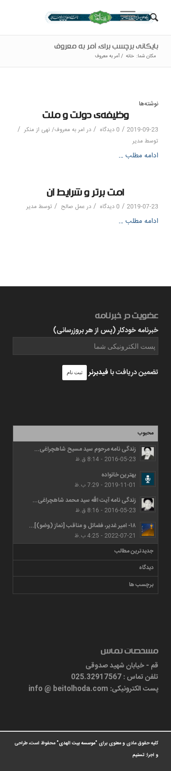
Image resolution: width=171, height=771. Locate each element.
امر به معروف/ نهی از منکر (54, 130)
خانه (130, 56)
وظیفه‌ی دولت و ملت (86, 117)
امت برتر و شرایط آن (85, 194)
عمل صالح (73, 207)
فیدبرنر (98, 373)
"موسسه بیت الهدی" (77, 743)
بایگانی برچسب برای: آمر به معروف (106, 47)
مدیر (137, 141)
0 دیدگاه (109, 130)
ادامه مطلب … (138, 156)
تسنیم (138, 755)
